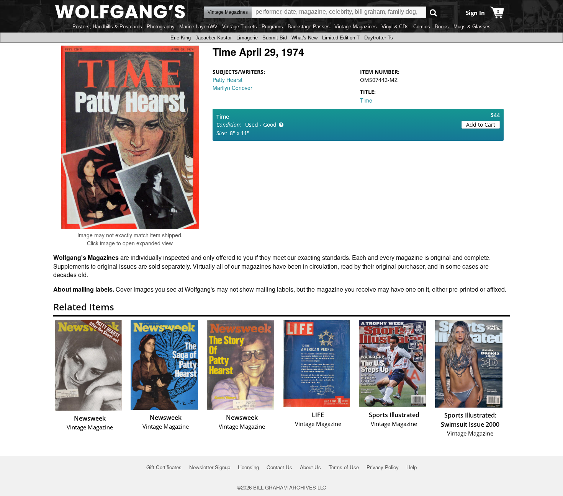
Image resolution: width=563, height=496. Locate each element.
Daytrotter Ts (378, 38)
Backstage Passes (309, 26)
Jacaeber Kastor (213, 38)
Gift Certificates (164, 467)
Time (366, 100)
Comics (421, 26)
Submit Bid (274, 38)
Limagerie (247, 38)
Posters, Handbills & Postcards (107, 26)
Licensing (248, 467)
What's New (304, 38)
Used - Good (261, 124)
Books (442, 26)
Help (411, 467)
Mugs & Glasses (472, 26)
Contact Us (279, 467)
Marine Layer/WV (198, 26)
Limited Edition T (341, 38)
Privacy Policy (383, 467)
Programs (272, 26)
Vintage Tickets (239, 26)
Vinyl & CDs (395, 26)
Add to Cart (480, 124)
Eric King (180, 38)
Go (433, 12)
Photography (161, 26)
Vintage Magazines (355, 26)
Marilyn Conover (232, 87)
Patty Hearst (227, 79)
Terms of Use (344, 467)
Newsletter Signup (209, 467)
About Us (310, 467)
